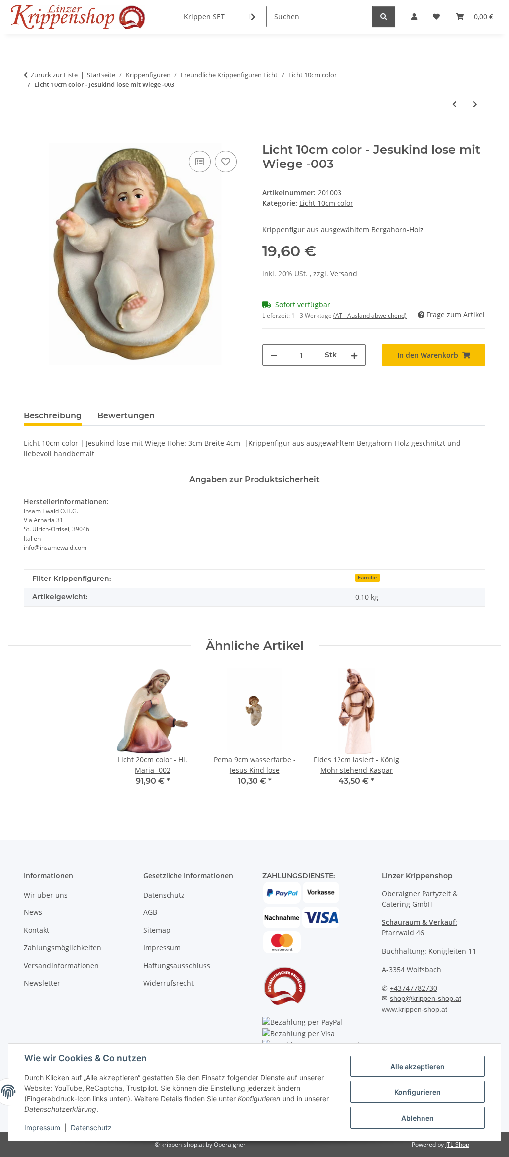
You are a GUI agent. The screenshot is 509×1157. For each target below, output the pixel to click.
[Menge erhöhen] (354, 355)
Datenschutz (91, 1127)
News (33, 912)
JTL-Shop (457, 1144)
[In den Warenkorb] (32, 137)
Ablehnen (417, 1118)
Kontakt (36, 930)
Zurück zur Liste (54, 74)
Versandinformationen (61, 965)
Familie (367, 577)
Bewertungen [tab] (126, 415)
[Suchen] (383, 16)
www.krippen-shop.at (414, 1009)
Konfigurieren (417, 1092)
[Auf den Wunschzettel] (226, 161)
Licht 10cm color (326, 203)
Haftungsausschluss (176, 965)
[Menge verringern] (274, 355)
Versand (343, 273)
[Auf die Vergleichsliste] (200, 161)
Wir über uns (46, 895)
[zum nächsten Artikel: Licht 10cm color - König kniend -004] (475, 104)
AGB (150, 912)
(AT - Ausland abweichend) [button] (370, 315)
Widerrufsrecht (168, 983)
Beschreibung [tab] (53, 415)
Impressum (42, 1127)
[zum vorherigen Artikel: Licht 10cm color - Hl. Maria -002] (454, 104)
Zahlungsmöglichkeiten (62, 947)
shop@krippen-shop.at (425, 998)
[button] (246, 17)
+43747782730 (413, 987)
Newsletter (42, 983)
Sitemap (156, 930)
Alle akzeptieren (417, 1066)
